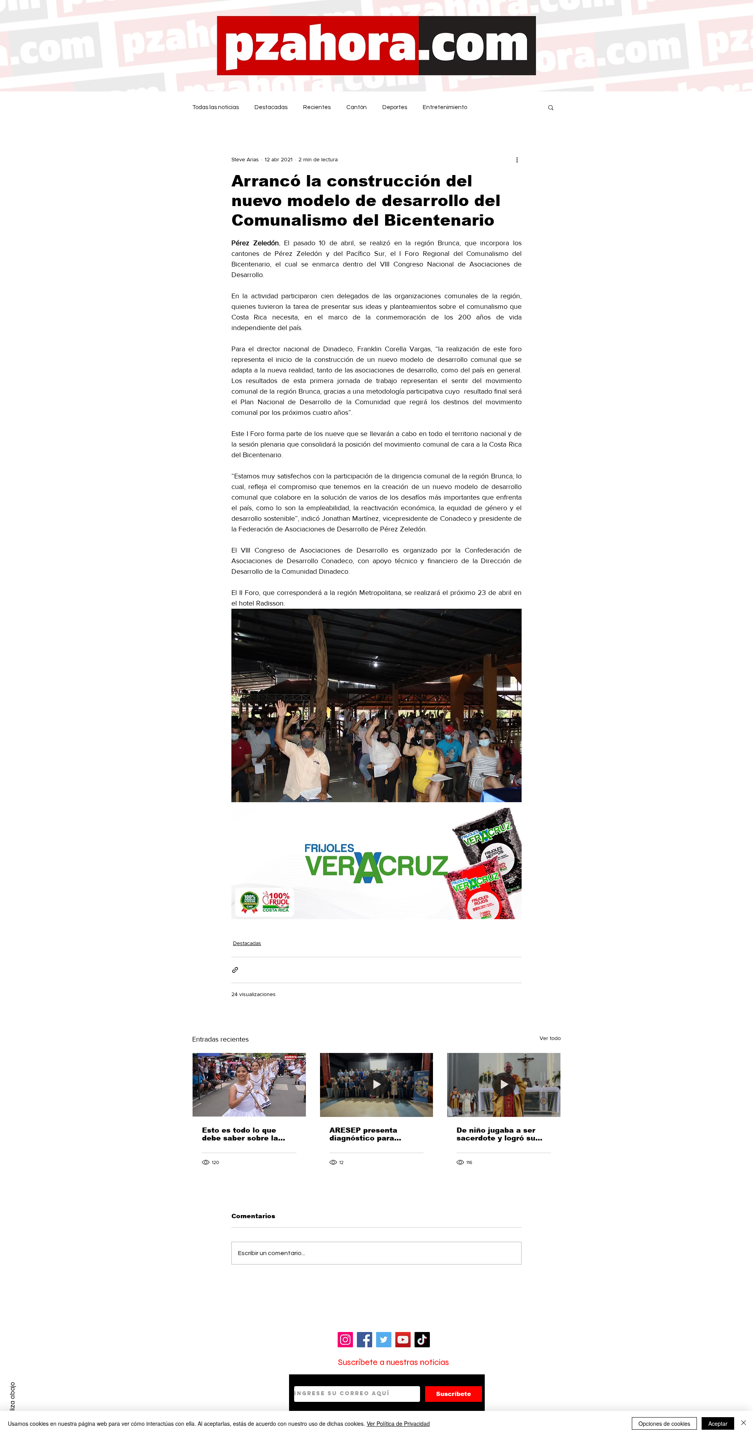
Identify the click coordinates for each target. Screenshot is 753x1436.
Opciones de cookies (664, 1423)
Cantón (356, 107)
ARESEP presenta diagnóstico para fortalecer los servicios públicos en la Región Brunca (374, 1134)
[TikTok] (422, 1339)
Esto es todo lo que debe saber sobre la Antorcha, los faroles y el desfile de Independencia (245, 1134)
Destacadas (271, 107)
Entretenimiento (445, 107)
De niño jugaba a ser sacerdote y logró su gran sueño (496, 1134)
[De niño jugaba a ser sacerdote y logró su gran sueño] (503, 1085)
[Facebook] (364, 1339)
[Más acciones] (517, 159)
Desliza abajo (12, 1402)
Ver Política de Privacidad (398, 1423)
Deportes (394, 107)
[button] (551, 107)
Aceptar (718, 1423)
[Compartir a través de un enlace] (235, 970)
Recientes (317, 107)
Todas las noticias (215, 107)
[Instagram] (345, 1339)
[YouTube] (403, 1339)
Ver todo (550, 1038)
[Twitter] (383, 1339)
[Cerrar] (743, 1423)
